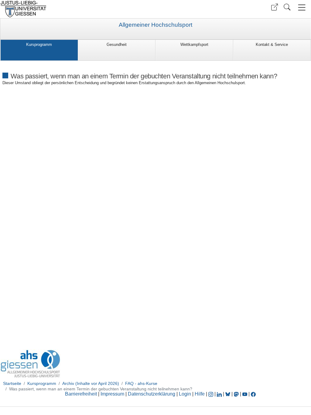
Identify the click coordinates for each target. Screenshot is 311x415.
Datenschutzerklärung (151, 393)
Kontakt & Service (272, 44)
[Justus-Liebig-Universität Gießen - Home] (77, 9)
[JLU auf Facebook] (253, 393)
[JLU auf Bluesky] (228, 393)
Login (185, 393)
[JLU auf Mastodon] (237, 393)
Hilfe (200, 393)
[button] (274, 7)
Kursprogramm (39, 44)
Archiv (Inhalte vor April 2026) (90, 383)
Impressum (112, 393)
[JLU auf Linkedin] (220, 393)
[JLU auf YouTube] (244, 393)
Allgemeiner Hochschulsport (155, 25)
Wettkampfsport (194, 44)
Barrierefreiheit (81, 393)
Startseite (12, 383)
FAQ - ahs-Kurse (141, 383)
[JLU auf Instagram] (211, 393)
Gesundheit (117, 44)
